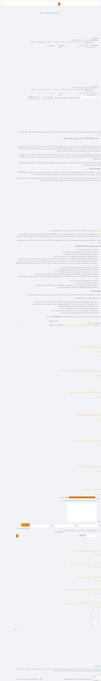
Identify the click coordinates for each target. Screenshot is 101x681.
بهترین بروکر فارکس (89, 41)
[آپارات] (41, 679)
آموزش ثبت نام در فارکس (78, 39)
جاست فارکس (88, 43)
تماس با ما (51, 45)
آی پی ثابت (91, 45)
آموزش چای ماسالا (78, 325)
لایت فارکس (76, 41)
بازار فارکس (88, 39)
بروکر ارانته (69, 41)
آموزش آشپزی (85, 325)
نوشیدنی (67, 325)
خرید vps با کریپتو (90, 47)
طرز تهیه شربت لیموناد (94, 230)
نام (99, 525)
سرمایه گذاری (94, 39)
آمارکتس (62, 41)
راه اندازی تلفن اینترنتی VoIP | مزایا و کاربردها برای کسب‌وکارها (84, 392)
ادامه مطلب (97, 352)
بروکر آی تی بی (55, 41)
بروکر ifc (83, 41)
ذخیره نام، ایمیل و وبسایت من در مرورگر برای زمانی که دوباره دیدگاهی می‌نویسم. (81, 530)
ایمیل (76, 525)
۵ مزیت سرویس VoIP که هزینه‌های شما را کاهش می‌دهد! (86, 440)
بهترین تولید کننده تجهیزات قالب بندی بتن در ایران (88, 347)
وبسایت (95, 45)
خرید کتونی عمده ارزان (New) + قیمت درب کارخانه (87, 466)
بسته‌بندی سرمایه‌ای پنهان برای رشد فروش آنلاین (88, 415)
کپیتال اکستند (33, 41)
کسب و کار (61, 45)
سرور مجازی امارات (82, 45)
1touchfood (90, 325)
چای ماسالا (82, 316)
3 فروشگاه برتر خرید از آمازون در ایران (90, 489)
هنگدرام (59, 47)
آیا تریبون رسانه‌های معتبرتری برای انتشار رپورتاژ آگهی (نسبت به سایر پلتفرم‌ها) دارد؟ (79, 370)
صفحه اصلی (94, 38)
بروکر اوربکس (41, 41)
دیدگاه (98, 521)
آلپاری (48, 41)
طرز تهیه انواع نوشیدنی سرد (36, 156)
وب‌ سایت (52, 525)
